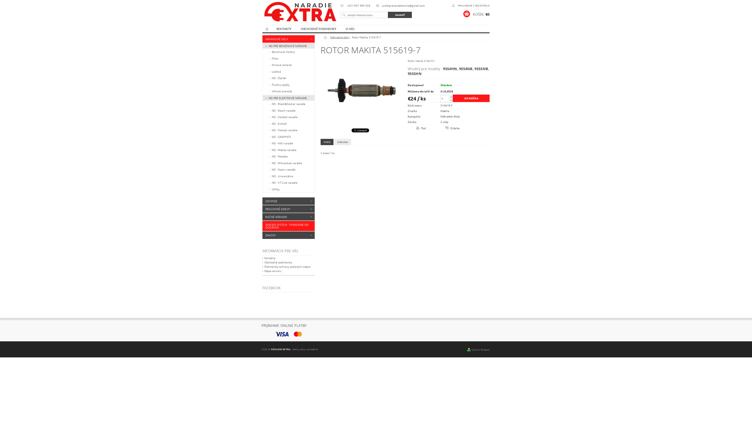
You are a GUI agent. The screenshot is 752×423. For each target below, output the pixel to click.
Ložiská (276, 71)
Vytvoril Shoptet (480, 349)
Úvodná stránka (267, 28)
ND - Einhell (279, 124)
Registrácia (482, 5)
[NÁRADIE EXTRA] (300, 13)
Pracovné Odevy (277, 209)
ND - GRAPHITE (281, 137)
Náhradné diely (276, 39)
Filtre (275, 58)
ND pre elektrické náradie (288, 98)
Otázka (454, 128)
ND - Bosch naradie (284, 110)
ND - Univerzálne (282, 176)
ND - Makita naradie (284, 150)
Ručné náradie (276, 217)
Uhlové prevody (282, 91)
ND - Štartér (279, 78)
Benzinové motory (283, 52)
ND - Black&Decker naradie (289, 104)
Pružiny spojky (281, 85)
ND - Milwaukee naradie (287, 163)
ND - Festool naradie (284, 130)
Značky (270, 235)
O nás (350, 29)
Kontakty (284, 29)
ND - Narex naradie (284, 169)
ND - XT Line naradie (284, 182)
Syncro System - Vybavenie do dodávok (287, 226)
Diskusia (342, 142)
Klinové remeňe (282, 65)
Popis (327, 142)
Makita (444, 111)
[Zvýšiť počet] (451, 97)
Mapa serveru (273, 271)
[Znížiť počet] (451, 100)
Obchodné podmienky (318, 29)
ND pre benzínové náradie (288, 46)
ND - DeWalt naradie (285, 117)
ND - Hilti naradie (282, 143)
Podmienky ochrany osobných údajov (287, 266)
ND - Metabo (280, 156)
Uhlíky (276, 189)
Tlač (423, 128)
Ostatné (271, 201)
